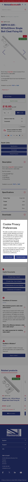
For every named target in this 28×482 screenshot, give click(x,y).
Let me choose (8, 257)
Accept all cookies (21, 257)
